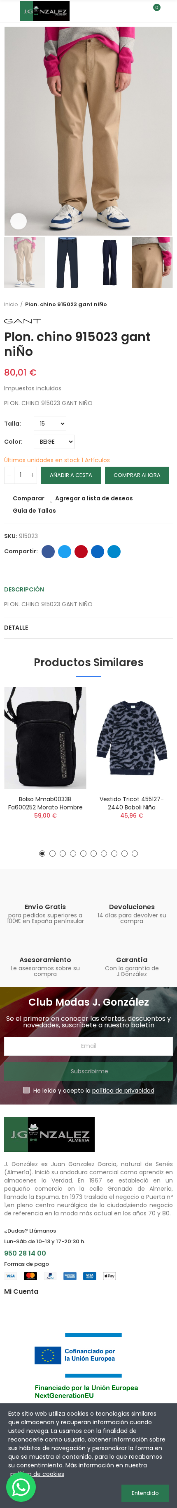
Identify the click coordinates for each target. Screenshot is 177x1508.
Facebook (48, 551)
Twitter (64, 551)
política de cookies (37, 1474)
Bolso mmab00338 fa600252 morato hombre (45, 803)
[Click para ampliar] (18, 221)
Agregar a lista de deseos (94, 498)
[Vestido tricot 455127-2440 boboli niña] (132, 738)
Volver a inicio (169, 304)
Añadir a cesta (71, 475)
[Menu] (8, 11)
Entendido (145, 1493)
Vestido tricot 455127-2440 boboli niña (132, 803)
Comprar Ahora (137, 475)
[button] (12, 131)
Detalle (16, 627)
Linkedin (97, 551)
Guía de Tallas (34, 510)
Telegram (114, 551)
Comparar (28, 498)
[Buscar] (139, 11)
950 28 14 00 (25, 1253)
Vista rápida (66, 734)
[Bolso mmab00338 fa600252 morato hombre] (45, 738)
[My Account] (169, 11)
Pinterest (81, 551)
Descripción (24, 589)
